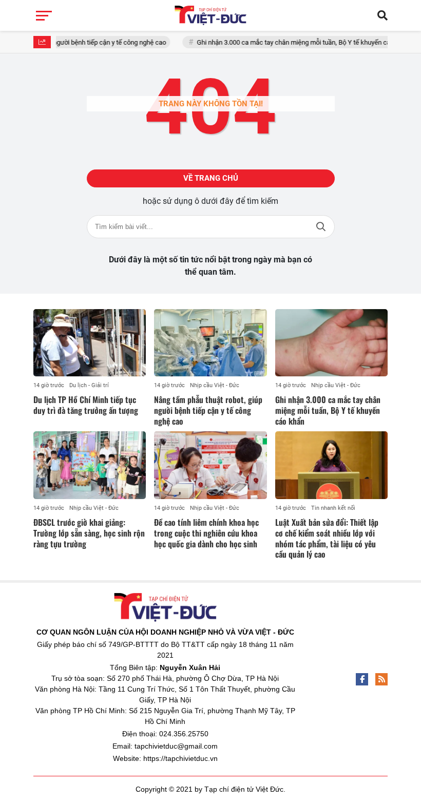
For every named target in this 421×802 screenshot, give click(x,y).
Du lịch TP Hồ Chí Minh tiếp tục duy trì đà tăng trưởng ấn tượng (85, 404)
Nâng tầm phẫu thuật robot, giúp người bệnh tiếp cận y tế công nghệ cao (208, 410)
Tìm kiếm (321, 226)
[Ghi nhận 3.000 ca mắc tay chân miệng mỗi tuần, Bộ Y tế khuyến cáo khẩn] (331, 343)
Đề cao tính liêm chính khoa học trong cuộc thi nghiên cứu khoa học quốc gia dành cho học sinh (206, 533)
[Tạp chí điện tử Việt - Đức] (210, 15)
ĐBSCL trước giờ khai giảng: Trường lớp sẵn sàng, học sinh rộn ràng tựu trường (89, 533)
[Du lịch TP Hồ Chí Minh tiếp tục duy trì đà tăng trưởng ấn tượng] (89, 343)
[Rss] (381, 679)
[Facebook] (362, 679)
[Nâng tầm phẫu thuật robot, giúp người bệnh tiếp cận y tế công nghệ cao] (210, 343)
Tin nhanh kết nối (333, 508)
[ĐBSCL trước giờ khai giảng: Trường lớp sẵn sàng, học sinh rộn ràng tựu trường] (89, 465)
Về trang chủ (210, 178)
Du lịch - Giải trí (89, 385)
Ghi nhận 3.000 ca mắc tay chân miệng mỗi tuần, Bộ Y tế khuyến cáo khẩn (291, 42)
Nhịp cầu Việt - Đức (214, 385)
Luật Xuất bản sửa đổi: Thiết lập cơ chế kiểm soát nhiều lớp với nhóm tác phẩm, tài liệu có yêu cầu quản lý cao (326, 538)
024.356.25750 (183, 734)
